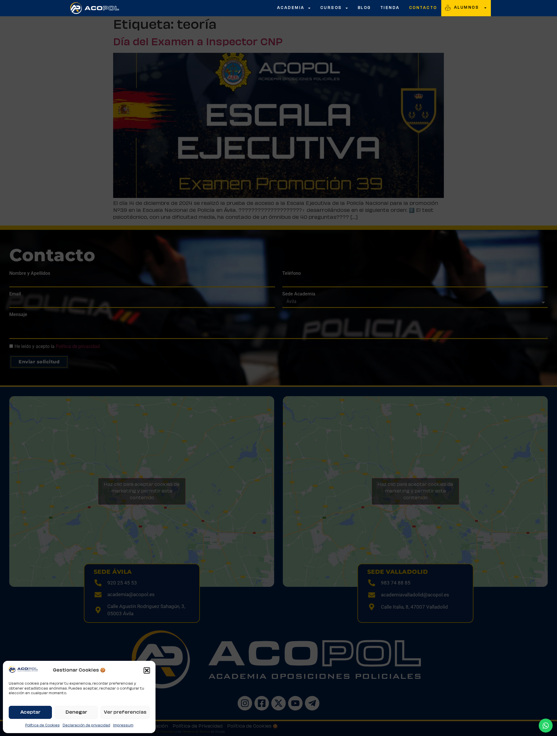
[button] (147, 670)
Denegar (76, 712)
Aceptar (30, 712)
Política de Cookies (42, 725)
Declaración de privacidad (86, 725)
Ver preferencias (125, 712)
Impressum (123, 725)
